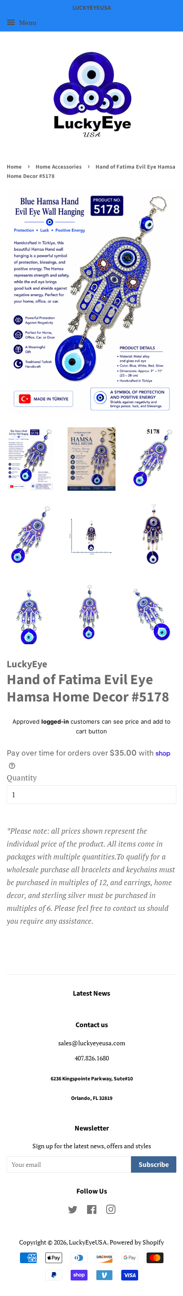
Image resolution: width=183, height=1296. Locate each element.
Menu (26, 22)
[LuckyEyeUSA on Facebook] (92, 1211)
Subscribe (154, 1165)
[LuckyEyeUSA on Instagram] (110, 1211)
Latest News (91, 993)
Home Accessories (59, 167)
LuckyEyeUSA (88, 1242)
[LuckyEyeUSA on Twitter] (73, 1211)
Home (14, 167)
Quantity (22, 777)
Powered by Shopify (137, 1242)
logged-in (55, 721)
